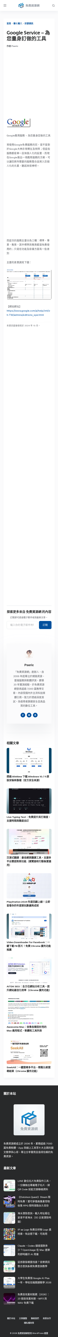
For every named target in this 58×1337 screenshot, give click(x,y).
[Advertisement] (29, 83)
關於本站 (11, 1318)
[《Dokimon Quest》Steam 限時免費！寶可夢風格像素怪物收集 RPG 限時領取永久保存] (9, 1201)
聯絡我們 (35, 1318)
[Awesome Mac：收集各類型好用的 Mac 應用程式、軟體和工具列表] (29, 1011)
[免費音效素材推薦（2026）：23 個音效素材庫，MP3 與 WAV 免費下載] (9, 1299)
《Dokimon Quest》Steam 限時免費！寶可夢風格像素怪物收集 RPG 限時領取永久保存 (34, 1201)
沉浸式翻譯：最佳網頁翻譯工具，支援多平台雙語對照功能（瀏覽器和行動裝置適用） (29, 861)
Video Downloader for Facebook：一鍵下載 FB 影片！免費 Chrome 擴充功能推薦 (29, 946)
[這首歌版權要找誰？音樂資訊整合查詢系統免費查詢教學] (9, 1266)
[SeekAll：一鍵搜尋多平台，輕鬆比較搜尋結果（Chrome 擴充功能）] (29, 1051)
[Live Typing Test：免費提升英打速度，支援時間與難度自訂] (29, 801)
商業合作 (47, 1318)
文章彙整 (23, 1318)
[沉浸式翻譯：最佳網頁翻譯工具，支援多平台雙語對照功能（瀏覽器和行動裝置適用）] (29, 841)
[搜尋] (53, 5)
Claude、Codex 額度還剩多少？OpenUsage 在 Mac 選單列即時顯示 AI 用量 (34, 1250)
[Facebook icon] (23, 715)
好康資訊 (29, 23)
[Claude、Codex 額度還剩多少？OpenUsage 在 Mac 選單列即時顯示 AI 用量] (9, 1250)
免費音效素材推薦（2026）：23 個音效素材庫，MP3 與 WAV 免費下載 (33, 1298)
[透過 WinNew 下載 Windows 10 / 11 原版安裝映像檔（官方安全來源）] (29, 760)
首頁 (9, 23)
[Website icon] (29, 715)
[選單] (5, 5)
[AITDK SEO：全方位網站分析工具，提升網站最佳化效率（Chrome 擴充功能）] (29, 970)
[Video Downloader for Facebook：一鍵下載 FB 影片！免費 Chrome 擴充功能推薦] (29, 926)
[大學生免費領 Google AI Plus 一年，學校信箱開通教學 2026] (9, 1282)
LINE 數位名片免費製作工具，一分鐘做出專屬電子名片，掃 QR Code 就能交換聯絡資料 (34, 1185)
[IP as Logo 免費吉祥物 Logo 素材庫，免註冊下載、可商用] (9, 1234)
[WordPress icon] (35, 715)
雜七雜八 (17, 23)
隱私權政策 (29, 1323)
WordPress (38, 1333)
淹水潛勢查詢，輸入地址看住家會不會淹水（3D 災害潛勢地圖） (34, 1217)
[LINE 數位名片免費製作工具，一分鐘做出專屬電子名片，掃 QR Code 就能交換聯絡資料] (9, 1185)
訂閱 (45, 624)
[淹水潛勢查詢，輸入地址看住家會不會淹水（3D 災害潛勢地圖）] (9, 1218)
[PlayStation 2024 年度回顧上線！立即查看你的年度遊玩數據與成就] (29, 885)
